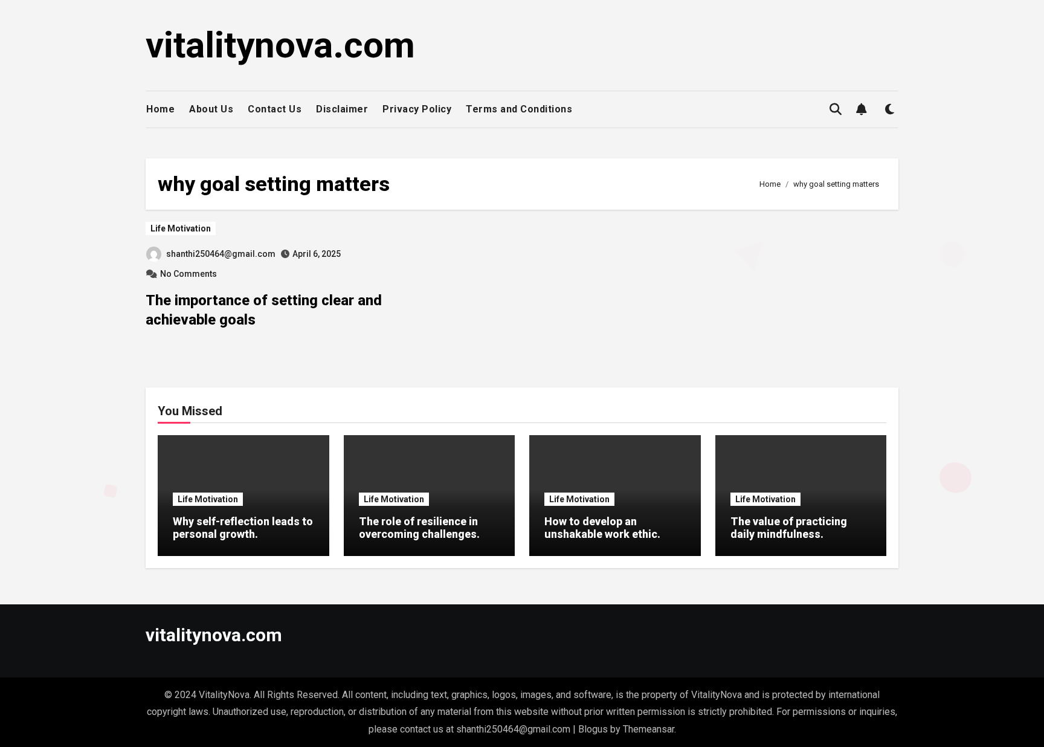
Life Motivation (180, 228)
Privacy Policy (416, 109)
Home (160, 109)
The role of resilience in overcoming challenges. (419, 528)
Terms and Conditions (519, 109)
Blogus (593, 729)
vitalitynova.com (280, 45)
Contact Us (274, 109)
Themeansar (648, 729)
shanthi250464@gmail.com (221, 254)
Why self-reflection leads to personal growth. (243, 528)
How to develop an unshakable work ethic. (602, 528)
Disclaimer (342, 109)
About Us (211, 109)
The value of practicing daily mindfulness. (788, 528)
